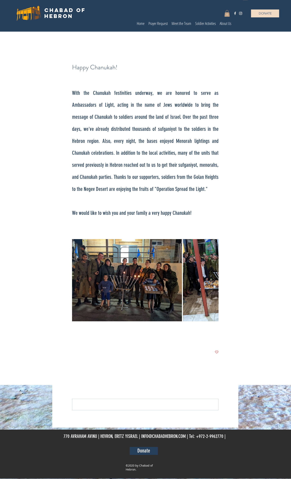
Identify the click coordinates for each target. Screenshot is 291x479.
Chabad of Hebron (65, 13)
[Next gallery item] (214, 280)
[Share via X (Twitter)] (84, 340)
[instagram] (241, 13)
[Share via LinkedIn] (93, 340)
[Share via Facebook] (74, 340)
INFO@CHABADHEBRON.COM (163, 436)
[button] (227, 13)
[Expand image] (127, 280)
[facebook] (235, 13)
